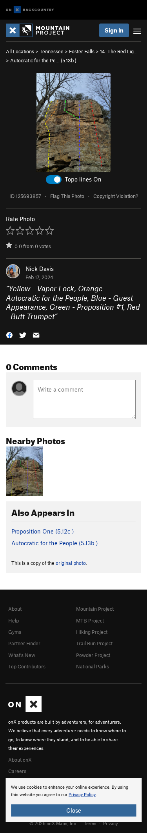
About (15, 609)
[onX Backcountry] (30, 10)
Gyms (14, 632)
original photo (71, 563)
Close (73, 810)
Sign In (114, 30)
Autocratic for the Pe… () (43, 60)
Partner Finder (24, 643)
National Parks (92, 666)
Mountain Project (95, 609)
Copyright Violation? (115, 196)
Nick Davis (39, 268)
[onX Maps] (25, 710)
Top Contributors (26, 666)
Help (13, 620)
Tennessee (52, 51)
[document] (73, 800)
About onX (20, 760)
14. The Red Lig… (119, 51)
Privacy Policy (82, 794)
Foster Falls (81, 51)
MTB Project (90, 620)
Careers (17, 771)
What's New (21, 655)
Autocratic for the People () (54, 542)
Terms (90, 823)
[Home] (41, 30)
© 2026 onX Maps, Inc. (53, 823)
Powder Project (93, 655)
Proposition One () (42, 531)
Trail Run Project (94, 643)
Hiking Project (91, 632)
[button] (9, 334)
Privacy (110, 823)
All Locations (20, 51)
